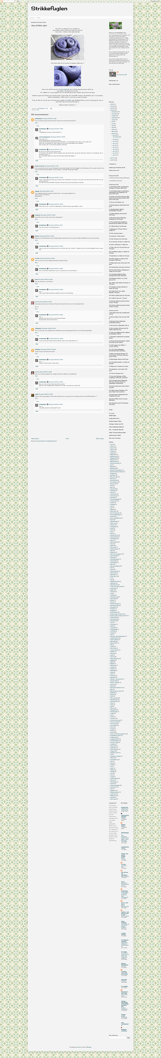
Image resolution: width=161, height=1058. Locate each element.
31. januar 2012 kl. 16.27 (56, 225)
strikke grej (113, 737)
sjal (111, 706)
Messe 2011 (113, 643)
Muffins (112, 651)
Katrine (112, 602)
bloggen (112, 473)
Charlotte (37, 215)
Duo (111, 506)
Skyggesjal (113, 709)
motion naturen (114, 650)
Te (110, 754)
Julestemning (114, 596)
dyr (111, 507)
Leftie (111, 626)
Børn (111, 487)
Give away (113, 547)
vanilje (112, 776)
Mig (111, 644)
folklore (112, 524)
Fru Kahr (37, 258)
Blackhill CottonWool (116, 470)
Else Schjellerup (114, 513)
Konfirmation (113, 612)
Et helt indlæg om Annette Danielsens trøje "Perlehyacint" (124, 895)
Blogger (89, 1047)
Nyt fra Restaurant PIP (125, 906)
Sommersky (113, 723)
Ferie (111, 519)
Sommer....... (124, 966)
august (114, 119)
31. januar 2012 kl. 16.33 (56, 338)
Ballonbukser (113, 461)
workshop (113, 794)
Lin (36, 371)
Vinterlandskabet (114, 785)
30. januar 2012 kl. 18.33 (44, 371)
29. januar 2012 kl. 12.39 (48, 215)
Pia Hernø (112, 675)
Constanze (113, 494)
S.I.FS (111, 696)
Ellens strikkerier (124, 922)
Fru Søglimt (124, 986)
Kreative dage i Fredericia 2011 (118, 615)
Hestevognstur (114, 571)
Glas (111, 550)
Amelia (112, 451)
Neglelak (112, 660)
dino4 (79, 1047)
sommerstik (113, 725)
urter (111, 775)
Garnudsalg (113, 542)
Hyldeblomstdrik (114, 581)
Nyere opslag (35, 438)
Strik (38, 109)
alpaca (112, 447)
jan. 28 (115, 139)
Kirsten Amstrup (39, 166)
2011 (112, 158)
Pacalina (112, 668)
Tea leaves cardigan (115, 756)
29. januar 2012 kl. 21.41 (49, 328)
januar (113, 133)
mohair (112, 646)
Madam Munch (123, 825)
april (113, 127)
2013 (112, 108)
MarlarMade (38, 118)
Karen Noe (113, 598)
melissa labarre (114, 639)
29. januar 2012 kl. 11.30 (49, 118)
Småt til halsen (125, 916)
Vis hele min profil (122, 74)
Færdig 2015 (114, 536)
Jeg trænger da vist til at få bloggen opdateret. (125, 925)
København (113, 620)
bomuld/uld (113, 480)
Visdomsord (113, 787)
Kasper (112, 600)
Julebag (112, 595)
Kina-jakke (113, 607)
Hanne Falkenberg (115, 566)
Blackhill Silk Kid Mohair (117, 471)
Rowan (112, 694)
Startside (32, 17)
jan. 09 (115, 149)
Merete (37, 236)
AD (111, 444)
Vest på (112, 780)
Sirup (111, 704)
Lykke (36, 394)
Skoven (112, 708)
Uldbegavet (38, 328)
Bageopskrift (113, 458)
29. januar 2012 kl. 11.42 (56, 177)
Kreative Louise (123, 1015)
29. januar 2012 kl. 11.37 (52, 166)
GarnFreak (124, 979)
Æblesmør (113, 795)
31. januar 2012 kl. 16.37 (56, 404)
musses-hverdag (123, 934)
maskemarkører (114, 638)
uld (111, 773)
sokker (112, 716)
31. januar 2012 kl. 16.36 (56, 382)
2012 (112, 110)
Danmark (112, 497)
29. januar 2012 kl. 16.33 (45, 279)
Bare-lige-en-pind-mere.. (124, 992)
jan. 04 (115, 153)
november (114, 113)
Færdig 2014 (114, 535)
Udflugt (112, 769)
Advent (112, 446)
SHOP (38, 17)
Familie (112, 516)
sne (111, 715)
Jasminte (112, 591)
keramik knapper (114, 603)
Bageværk (113, 459)
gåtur (111, 564)
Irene (36, 279)
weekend (112, 790)
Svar (36, 122)
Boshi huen (113, 483)
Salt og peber (114, 698)
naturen (112, 656)
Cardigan (112, 490)
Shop (111, 703)
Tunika (112, 764)
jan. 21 (115, 143)
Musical (112, 653)
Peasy (112, 672)
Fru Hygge (124, 951)
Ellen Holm (113, 511)
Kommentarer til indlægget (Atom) (47, 441)
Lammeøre (113, 624)
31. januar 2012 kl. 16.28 (56, 246)
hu (111, 578)
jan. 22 (115, 141)
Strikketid (123, 981)
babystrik (112, 454)
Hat (111, 567)
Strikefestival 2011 (115, 735)
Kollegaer (112, 610)
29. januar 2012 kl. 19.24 (44, 301)
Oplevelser (113, 665)
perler (111, 674)
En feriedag (124, 1017)
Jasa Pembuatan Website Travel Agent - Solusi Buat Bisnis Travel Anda (125, 838)
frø (111, 531)
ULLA (122, 881)
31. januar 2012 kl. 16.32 (56, 314)
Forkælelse (113, 526)
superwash (113, 747)
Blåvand (112, 478)
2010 (112, 160)
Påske (111, 686)
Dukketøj (112, 504)
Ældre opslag (100, 438)
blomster (112, 475)
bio (111, 465)
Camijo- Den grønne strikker (124, 855)
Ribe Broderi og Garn (116, 691)
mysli (111, 655)
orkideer (112, 667)
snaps (112, 713)
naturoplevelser (114, 658)
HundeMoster (125, 847)
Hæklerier (112, 583)
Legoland (112, 627)
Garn (111, 540)
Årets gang (113, 799)
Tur (111, 766)
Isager (111, 590)
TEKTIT (112, 757)
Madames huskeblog (124, 1030)
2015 (112, 104)
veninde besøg (114, 778)
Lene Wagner (113, 629)
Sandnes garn (114, 699)
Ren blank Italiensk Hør (116, 687)
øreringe (112, 797)
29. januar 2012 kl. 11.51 (46, 191)
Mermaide (113, 641)
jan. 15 (115, 145)
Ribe (111, 689)
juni (113, 123)
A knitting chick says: (124, 972)
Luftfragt (112, 631)
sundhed (112, 744)
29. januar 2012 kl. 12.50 (57, 137)
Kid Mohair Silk (114, 605)
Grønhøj (112, 557)
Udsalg (112, 771)
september (115, 117)
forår (111, 528)
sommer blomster (115, 720)
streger (112, 728)
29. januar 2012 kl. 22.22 (48, 349)
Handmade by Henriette (125, 816)
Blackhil (112, 466)
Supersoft (113, 746)
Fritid (111, 530)
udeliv (111, 768)
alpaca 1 (112, 449)
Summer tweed (114, 742)
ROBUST (112, 692)
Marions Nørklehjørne (124, 964)
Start (67, 438)
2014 (112, 106)
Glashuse (112, 552)
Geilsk (69, 100)
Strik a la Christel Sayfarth (117, 734)
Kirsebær (112, 608)
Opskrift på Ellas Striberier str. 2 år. (125, 884)
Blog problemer (125, 876)
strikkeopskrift (114, 739)
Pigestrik (112, 677)
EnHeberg (37, 349)
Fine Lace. (113, 523)
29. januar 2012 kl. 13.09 (47, 258)
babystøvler (113, 456)
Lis (36, 301)
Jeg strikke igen (117, 136)
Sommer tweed (114, 722)
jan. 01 (115, 155)
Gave (111, 543)
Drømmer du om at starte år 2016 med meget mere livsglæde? (125, 956)
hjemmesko (113, 572)
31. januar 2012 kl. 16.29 (56, 268)
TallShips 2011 (114, 752)
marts (113, 129)
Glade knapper (114, 549)
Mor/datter (113, 648)
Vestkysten (113, 781)
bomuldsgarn (113, 482)
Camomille (113, 489)
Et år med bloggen (115, 514)
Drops (112, 502)
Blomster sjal (114, 476)
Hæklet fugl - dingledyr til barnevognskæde (125, 944)
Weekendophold (114, 792)
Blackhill (112, 468)
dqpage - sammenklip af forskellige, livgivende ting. (125, 1004)
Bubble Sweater (123, 858)
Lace (111, 622)
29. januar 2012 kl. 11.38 (56, 128)
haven (111, 569)
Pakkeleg (112, 670)
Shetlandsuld (114, 701)
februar (114, 131)
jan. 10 (115, 147)
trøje (111, 763)
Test (111, 761)
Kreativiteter (113, 617)
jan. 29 (115, 135)
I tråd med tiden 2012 (116, 586)
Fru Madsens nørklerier (124, 940)
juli (113, 121)
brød (111, 485)
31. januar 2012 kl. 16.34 (56, 359)
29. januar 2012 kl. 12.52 (46, 236)
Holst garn (113, 576)
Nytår (111, 662)
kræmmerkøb (113, 619)
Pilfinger (123, 848)
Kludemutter (124, 807)
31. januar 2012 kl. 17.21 (55, 149)
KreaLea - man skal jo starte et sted (125, 913)
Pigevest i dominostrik (116, 679)
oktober (114, 115)
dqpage (37, 191)
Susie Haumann (114, 749)
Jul (111, 593)
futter (111, 533)
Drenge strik (113, 501)
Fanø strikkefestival (115, 518)
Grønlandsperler (114, 559)
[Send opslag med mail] (51, 108)
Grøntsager (113, 560)
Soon (111, 727)
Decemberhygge (114, 499)
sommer (112, 718)
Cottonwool (113, 495)
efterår (112, 509)
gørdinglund (113, 562)
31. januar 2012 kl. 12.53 (46, 394)
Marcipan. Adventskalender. (117, 636)
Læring (112, 632)
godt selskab (113, 555)
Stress (112, 730)
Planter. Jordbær (114, 682)
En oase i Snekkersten (124, 1008)
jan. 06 (115, 151)
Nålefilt (112, 663)
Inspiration (113, 588)
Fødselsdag (113, 538)
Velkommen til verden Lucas (124, 809)
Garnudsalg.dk (65, 89)
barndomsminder (114, 463)
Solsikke (123, 818)
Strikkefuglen (49, 8)
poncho (112, 684)
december (114, 111)
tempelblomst (114, 759)
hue (111, 579)
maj (113, 125)
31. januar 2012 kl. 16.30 (56, 289)
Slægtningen (113, 711)
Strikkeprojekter (114, 740)
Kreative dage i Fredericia (117, 614)
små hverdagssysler (44, 137)
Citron (112, 492)
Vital (111, 788)
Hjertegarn (113, 574)
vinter (111, 783)
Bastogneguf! (124, 974)
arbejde (112, 453)
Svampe (112, 751)
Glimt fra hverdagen (115, 554)
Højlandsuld (113, 584)
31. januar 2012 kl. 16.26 (56, 204)
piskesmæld (113, 680)
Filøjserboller (113, 521)
